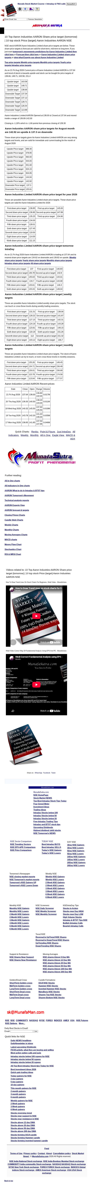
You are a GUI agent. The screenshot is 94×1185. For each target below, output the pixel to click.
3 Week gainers (18, 1107)
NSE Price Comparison (21, 850)
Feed (46, 1149)
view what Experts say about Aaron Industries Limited (39, 57)
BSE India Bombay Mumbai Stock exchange (63, 1161)
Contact (42, 1153)
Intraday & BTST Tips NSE (75, 920)
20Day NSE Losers (76, 865)
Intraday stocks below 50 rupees (26, 1059)
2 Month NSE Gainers (19, 914)
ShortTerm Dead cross (20, 992)
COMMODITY (22, 1020)
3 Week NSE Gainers (55, 888)
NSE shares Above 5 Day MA (56, 957)
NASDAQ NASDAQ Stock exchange (69, 1164)
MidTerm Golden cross (20, 986)
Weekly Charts (11, 525)
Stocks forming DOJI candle (24, 1135)
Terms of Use (16, 1153)
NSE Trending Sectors (20, 844)
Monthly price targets (50, 62)
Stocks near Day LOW (73, 914)
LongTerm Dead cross (20, 998)
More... (22, 1023)
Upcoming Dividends (43, 827)
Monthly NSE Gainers (19, 908)
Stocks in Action (70, 908)
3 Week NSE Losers (55, 891)
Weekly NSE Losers (55, 880)
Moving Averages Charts (16, 535)
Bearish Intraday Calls (73, 926)
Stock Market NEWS (42, 798)
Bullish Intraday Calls (73, 923)
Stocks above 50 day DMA (23, 1128)
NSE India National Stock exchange (26, 1161)
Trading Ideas (39, 810)
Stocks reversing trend (21, 1113)
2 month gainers (18, 1091)
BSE (13, 1020)
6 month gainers (18, 1097)
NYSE (42, 1020)
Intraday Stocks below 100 (45, 813)
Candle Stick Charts (14, 520)
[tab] (20, 9)
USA (72, 1020)
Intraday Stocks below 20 (45, 819)
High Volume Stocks (72, 917)
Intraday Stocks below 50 (45, 816)
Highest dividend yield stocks (47, 830)
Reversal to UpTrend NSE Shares (51, 937)
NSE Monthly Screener (46, 914)
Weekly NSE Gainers (55, 877)
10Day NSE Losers (76, 860)
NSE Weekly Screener (46, 911)
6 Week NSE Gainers (55, 894)
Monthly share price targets (59, 260)
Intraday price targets (21, 65)
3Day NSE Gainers (75, 845)
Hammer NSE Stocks (48, 986)
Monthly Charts (12, 530)
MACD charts (11, 540)
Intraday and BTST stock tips (46, 824)
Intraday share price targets (17, 263)
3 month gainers (18, 1094)
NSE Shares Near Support (22, 957)
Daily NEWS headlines (21, 1040)
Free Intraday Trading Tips (45, 821)
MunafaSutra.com (40, 1156)
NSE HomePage (40, 795)
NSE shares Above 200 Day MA (57, 972)
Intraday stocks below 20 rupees (26, 1062)
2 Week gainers (18, 1104)
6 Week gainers (18, 1109)
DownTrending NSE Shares (48, 946)
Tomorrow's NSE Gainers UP (23, 882)
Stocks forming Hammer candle (25, 1138)
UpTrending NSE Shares (47, 943)
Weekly (25, 435)
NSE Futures (82, 1020)
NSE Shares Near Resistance (23, 960)
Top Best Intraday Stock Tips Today (49, 801)
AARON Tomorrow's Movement (19, 495)
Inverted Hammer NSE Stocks (52, 989)
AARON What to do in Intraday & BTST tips (24, 491)
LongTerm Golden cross (21, 989)
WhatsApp (38, 773)
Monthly (34, 435)
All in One (45, 435)
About (49, 1153)
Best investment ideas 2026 (23, 1069)
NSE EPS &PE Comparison (22, 847)
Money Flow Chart (13, 544)
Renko (35, 431)
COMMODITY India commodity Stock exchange (30, 1164)
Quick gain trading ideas (22, 1072)
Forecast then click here (27, 55)
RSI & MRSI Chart (13, 554)
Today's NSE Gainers (51, 850)
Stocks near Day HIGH (73, 911)
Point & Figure (48, 431)
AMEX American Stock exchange (51, 1170)
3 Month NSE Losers (19, 923)
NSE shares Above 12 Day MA (57, 960)
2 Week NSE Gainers (55, 882)
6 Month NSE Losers (19, 929)
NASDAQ (33, 1020)
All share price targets (41, 263)
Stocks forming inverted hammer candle (29, 1141)
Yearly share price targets (34, 260)
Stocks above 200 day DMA (23, 1131)
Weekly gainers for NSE (22, 1101)
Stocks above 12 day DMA (23, 1122)
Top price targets (13, 62)
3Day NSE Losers (75, 848)
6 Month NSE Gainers (19, 926)
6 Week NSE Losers (55, 897)
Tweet (53, 773)
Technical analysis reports (17, 500)
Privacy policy (30, 1153)
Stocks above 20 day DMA (23, 1125)
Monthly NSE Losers (19, 911)
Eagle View (58, 435)
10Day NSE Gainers (76, 857)
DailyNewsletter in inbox (22, 1043)
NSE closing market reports (22, 877)
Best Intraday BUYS (51, 844)
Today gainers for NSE (21, 1076)
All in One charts (12, 481)
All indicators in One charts (17, 486)
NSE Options (11, 1023)
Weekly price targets (30, 62)
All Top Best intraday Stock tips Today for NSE (32, 1066)
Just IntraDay (64, 431)
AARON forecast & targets (17, 510)
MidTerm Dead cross (19, 995)
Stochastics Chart (13, 549)
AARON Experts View (15, 505)
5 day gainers (17, 1082)
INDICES (58, 1020)
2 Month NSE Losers (19, 917)
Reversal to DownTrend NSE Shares (52, 940)
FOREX (49, 1020)
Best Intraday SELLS (51, 847)
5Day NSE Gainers (75, 851)
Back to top (8, 1181)
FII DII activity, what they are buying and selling (32, 1050)
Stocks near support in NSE (23, 1116)
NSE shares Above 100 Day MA (57, 969)
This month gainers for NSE (23, 1088)
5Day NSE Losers (75, 854)
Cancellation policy (62, 1153)
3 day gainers (17, 1079)
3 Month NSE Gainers (19, 920)
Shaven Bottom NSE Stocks (52, 998)
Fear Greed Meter (41, 804)
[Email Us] (31, 9)
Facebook (47, 773)
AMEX (66, 1020)
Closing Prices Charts (15, 515)
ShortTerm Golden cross (21, 983)
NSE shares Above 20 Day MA (57, 963)
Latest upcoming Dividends (23, 1047)
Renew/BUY (71, 4)
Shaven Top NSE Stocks (50, 995)
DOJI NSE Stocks (47, 983)
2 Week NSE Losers (55, 885)
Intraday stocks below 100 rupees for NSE (30, 1056)
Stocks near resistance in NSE (25, 1119)
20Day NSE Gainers (76, 863)
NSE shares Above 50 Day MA (57, 966)
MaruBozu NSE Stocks (49, 992)
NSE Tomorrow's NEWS (44, 833)
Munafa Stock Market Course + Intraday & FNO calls (42, 4)
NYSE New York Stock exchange (24, 1167)
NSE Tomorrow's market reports (24, 880)
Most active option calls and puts (26, 1053)
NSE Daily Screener (45, 908)
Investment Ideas (41, 807)
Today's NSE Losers (51, 853)
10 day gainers (17, 1085)
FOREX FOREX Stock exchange (55, 1167)
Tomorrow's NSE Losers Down (24, 885)
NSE (7, 1020)
